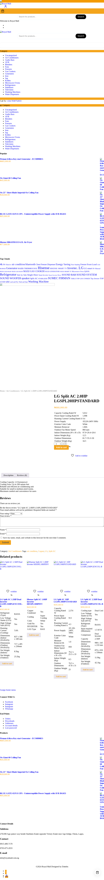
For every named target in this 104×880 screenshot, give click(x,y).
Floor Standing (75, 265)
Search (81, 17)
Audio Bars (9, 60)
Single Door (32, 275)
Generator (11, 268)
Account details (11, 725)
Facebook (9, 702)
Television (9, 90)
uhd (7, 281)
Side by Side (22, 275)
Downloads (9, 721)
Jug (6, 78)
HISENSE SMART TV (58, 268)
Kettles (8, 80)
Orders (8, 719)
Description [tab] (8, 475)
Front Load (92, 264)
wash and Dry (14, 282)
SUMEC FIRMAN (59, 278)
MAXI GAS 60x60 (5, 271)
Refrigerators (10, 85)
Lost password (11, 728)
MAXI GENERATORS (52, 271)
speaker (26, 278)
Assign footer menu (8, 690)
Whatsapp (9, 709)
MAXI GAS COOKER (34, 271)
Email (3, 534)
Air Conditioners (12, 58)
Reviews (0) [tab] (22, 475)
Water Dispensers (12, 94)
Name (3, 530)
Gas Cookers (10, 71)
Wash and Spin (23, 282)
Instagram (9, 704)
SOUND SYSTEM (86, 274)
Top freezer (94, 278)
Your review (5, 516)
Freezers (8, 69)
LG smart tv (89, 268)
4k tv (2, 264)
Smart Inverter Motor (55, 275)
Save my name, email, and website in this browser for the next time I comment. (34, 538)
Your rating (5, 513)
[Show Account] (5, 7)
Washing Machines (12, 92)
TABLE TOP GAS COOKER (80, 279)
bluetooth (30, 264)
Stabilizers (9, 87)
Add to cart (61, 447)
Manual (97, 268)
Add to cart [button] (7, 663)
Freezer (83, 264)
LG (81, 268)
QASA (86, 271)
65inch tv (8, 264)
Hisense (43, 268)
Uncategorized (11, 55)
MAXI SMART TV (65, 271)
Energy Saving (63, 264)
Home (2, 391)
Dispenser (51, 264)
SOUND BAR (69, 274)
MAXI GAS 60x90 (17, 271)
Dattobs (65, 867)
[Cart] (52, 11)
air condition (18, 264)
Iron (6, 76)
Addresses (9, 723)
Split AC (34, 278)
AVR (7, 62)
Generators (9, 74)
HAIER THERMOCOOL (27, 268)
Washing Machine (38, 281)
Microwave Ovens (12, 83)
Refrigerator (8, 274)
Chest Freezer (41, 264)
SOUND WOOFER (10, 278)
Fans (7, 67)
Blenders (8, 64)
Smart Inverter (43, 275)
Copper (41, 551)
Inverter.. (72, 268)
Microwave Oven (78, 271)
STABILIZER (42, 279)
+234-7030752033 (13, 101)
